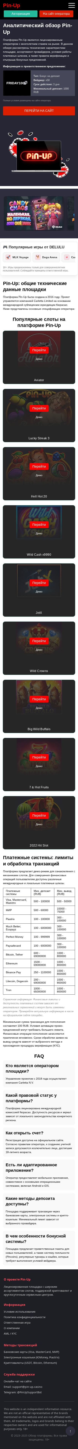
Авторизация (21, 13)
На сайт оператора (56, 13)
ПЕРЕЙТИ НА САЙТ (39, 110)
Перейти (39, 350)
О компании (12, 1328)
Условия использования (19, 1311)
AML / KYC (10, 1333)
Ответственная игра (17, 1322)
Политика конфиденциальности (24, 1317)
